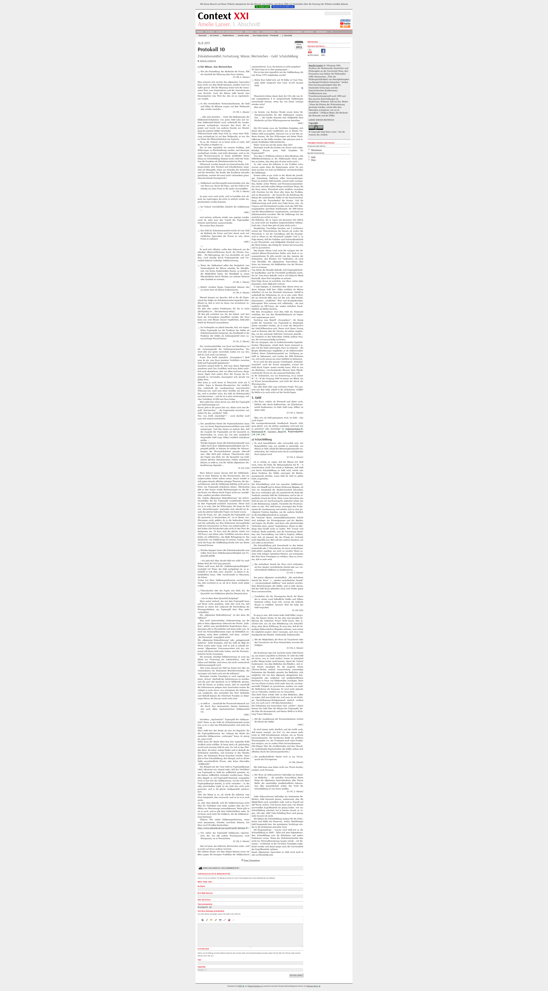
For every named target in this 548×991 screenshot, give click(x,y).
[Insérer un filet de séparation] (233, 920)
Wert (313, 160)
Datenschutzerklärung (283, 6)
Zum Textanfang (252, 860)
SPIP (240, 986)
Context (223, 16)
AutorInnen (308, 32)
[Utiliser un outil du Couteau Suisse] (229, 920)
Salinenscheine (293, 429)
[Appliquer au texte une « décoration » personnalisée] (211, 920)
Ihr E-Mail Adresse (205, 893)
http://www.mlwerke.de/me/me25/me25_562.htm (221, 828)
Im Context (209, 32)
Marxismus (316, 150)
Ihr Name (201, 886)
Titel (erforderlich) (205, 904)
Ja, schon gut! (262, 6)
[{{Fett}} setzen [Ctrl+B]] (202, 920)
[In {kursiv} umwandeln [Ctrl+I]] (207, 920)
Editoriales (249, 32)
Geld (313, 157)
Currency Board (276, 431)
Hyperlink (202, 967)
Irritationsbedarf (268, 32)
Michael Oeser (312, 986)
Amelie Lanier (207, 61)
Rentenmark (257, 431)
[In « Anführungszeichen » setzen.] (224, 920)
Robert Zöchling (254, 986)
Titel (199, 960)
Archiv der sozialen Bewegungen (229, 32)
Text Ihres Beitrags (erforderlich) (211, 911)
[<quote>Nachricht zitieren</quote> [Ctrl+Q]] (220, 920)
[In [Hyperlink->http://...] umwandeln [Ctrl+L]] (216, 920)
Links (258, 32)
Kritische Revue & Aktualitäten (289, 32)
